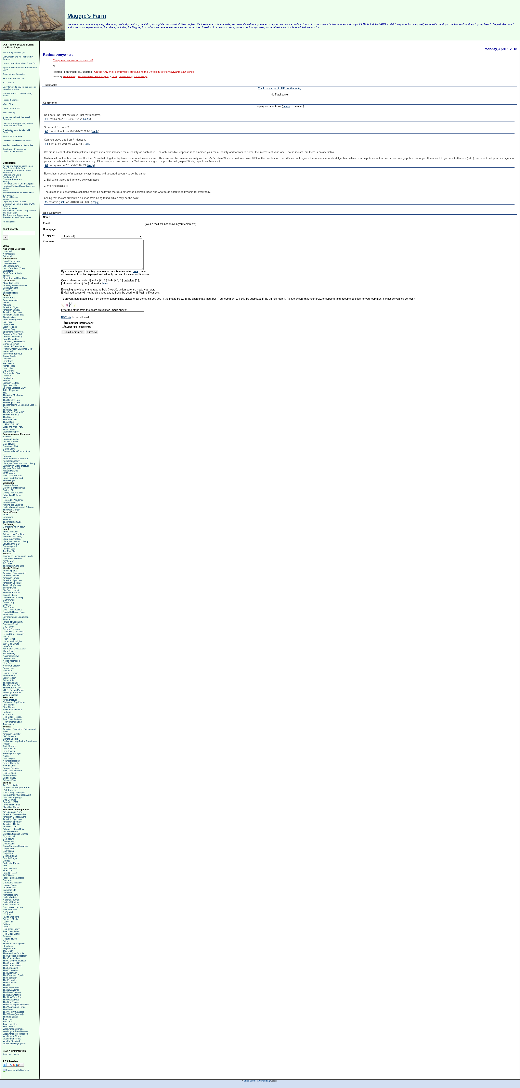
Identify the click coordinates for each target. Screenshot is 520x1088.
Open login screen (11, 1054)
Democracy (8, 602)
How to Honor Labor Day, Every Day (20, 63)
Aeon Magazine (10, 300)
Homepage (49, 229)
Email (46, 223)
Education (7, 172)
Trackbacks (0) (140, 76)
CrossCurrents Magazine (15, 846)
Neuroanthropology (12, 797)
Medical (6, 188)
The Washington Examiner (16, 1004)
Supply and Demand (13, 478)
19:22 (114, 76)
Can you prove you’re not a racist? (73, 60)
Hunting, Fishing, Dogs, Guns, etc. (19, 186)
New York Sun (10, 909)
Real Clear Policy (11, 929)
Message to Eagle (12, 753)
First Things (9, 704)
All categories (9, 222)
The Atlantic (8, 397)
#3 (46, 143)
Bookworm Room (11, 592)
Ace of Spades (10, 570)
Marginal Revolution (12, 468)
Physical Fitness (10, 197)
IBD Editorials (9, 887)
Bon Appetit (8, 324)
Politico (6, 924)
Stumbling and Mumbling (15, 278)
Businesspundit (10, 441)
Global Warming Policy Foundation (20, 741)
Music (5, 190)
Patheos (7, 712)
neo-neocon (9, 658)
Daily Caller (8, 848)
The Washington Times (14, 1007)
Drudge (6, 860)
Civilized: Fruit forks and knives (17, 141)
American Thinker (11, 824)
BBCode (66, 317)
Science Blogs (10, 775)
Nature (6, 756)
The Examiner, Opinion (14, 975)
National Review (11, 656)
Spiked (6, 275)
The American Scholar (14, 953)
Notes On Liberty (11, 665)
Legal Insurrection (12, 539)
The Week (8, 1009)
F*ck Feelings (9, 790)
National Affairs (10, 897)
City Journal (9, 836)
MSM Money (9, 473)
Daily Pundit (8, 600)
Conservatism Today (13, 597)
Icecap (6, 743)
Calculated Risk (10, 446)
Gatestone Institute (12, 882)
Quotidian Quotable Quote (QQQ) (19, 204)
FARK (6, 514)
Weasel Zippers (10, 695)
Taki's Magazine (11, 390)
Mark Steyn (8, 651)
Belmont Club (9, 587)
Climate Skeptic (10, 739)
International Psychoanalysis (17, 795)
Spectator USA (10, 385)
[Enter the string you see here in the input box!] (73, 304)
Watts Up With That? (13, 427)
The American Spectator (15, 956)
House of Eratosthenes (14, 346)
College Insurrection (13, 492)
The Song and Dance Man (15, 215)
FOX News (8, 875)
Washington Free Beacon (15, 1031)
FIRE (5, 497)
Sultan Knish (9, 680)
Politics (6, 199)
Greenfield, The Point (13, 631)
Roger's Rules (10, 938)
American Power (11, 578)
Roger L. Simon (10, 673)
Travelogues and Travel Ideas (17, 217)
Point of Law (9, 548)
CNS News (8, 839)
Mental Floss (9, 366)
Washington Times (12, 1036)
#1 (46, 118)
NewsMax (8, 912)
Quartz (6, 926)
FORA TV (7, 870)
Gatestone (8, 880)
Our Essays (8, 195)
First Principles (10, 868)
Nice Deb (7, 663)
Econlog (7, 456)
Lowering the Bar (11, 544)
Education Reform (12, 495)
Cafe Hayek (9, 444)
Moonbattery (9, 653)
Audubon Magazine (12, 319)
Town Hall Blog (10, 1024)
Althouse (7, 305)
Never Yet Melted (11, 661)
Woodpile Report (11, 431)
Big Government (11, 590)
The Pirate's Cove (12, 687)
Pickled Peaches (10, 100)
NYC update (8, 82)
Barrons (7, 436)
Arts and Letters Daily (13, 829)
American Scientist (12, 734)
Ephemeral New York (13, 332)
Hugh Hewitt (9, 639)
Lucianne (7, 892)
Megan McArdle (10, 470)
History (6, 181)
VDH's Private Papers (13, 690)
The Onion (8, 519)
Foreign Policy (10, 873)
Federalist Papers (11, 863)
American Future (11, 575)
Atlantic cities (9, 317)
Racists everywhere (58, 54)
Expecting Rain (10, 293)
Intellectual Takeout (12, 353)
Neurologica (9, 758)
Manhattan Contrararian (14, 648)
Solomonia (8, 256)
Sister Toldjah (9, 678)
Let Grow (7, 358)
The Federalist (10, 977)
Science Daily (9, 778)
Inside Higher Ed (11, 502)
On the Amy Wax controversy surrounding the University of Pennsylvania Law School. (144, 71)
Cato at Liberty (10, 595)
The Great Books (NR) (14, 412)
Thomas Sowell (10, 1016)
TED (5, 392)
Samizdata (8, 271)
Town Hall (7, 1019)
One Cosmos (9, 800)
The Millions (8, 417)
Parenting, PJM (10, 802)
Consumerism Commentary (16, 451)
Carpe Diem (9, 449)
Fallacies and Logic (12, 175)
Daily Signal (8, 851)
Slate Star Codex (11, 807)
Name (46, 217)
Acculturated (9, 297)
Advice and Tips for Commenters (18, 166)
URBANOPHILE (11, 424)
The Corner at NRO (12, 965)
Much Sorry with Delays (14, 52)
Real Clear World (11, 934)
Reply (86, 118)
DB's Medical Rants (12, 558)
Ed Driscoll (8, 614)
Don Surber (8, 607)
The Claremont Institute (14, 960)
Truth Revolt (9, 1026)
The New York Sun (12, 997)
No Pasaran (9, 253)
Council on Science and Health (18, 556)
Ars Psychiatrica (11, 785)
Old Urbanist (9, 371)
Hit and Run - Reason (13, 634)
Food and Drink (10, 177)
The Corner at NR (12, 963)
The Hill (6, 985)
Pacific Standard (11, 917)
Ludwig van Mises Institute (16, 466)
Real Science (9, 773)
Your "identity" (9, 113)
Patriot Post (8, 921)
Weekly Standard (11, 1041)
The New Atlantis (11, 990)
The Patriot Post (11, 999)
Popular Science (11, 768)
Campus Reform (11, 485)
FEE (5, 865)
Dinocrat (7, 605)
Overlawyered (10, 546)
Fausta (6, 619)
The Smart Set (10, 419)
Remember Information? (79, 323)
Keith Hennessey (11, 461)
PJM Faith (8, 714)
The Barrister (69, 76)
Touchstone (8, 724)
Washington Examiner (13, 1029)
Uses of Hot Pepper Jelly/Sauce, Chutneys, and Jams (18, 124)
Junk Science (9, 746)
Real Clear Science (12, 770)
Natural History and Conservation (18, 193)
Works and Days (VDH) (14, 1043)
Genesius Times (11, 344)
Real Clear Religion (12, 717)
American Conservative (14, 573)
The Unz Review (11, 1002)
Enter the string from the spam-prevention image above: (94, 309)
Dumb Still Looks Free (14, 612)
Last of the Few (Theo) (14, 268)
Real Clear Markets (12, 475)
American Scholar (11, 310)
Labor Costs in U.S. (12, 108)
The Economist (10, 968)
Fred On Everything (12, 336)
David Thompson (11, 261)
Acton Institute (10, 700)
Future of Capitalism (13, 622)
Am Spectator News (13, 812)
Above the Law (10, 531)
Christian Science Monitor (15, 834)
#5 (46, 202)
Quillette (7, 375)
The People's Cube (12, 522)
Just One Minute (11, 644)
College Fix (8, 490)
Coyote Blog (9, 329)
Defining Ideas (10, 856)
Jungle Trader (10, 356)
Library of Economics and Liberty (19, 463)
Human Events (10, 885)
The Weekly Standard (13, 1012)
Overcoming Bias (11, 373)
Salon (5, 941)
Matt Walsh (8, 363)
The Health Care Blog (13, 566)
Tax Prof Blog (9, 551)
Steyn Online (9, 948)
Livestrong (8, 361)
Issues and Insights (12, 641)
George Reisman (11, 629)
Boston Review (10, 831)
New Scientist (9, 765)
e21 (4, 453)
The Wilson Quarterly (13, 1014)
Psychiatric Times (12, 804)
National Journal (11, 899)
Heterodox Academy (13, 500)
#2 (46, 131)
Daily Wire (8, 853)
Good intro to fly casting (14, 74)
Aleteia (6, 302)
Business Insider (11, 439)
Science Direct (10, 780)
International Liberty (12, 536)
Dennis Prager (10, 858)
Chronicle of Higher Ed (14, 488)
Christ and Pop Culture (14, 702)
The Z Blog (8, 422)
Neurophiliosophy (11, 761)
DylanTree (8, 290)
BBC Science (9, 736)
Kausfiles (7, 646)
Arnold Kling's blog (12, 585)
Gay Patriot (8, 626)
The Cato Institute (11, 958)
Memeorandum (10, 895)
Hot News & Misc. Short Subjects (18, 184)
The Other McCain (12, 685)
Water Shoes (9, 104)
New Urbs (8, 368)
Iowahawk (8, 517)
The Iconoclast (10, 683)
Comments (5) (125, 76)
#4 (46, 165)
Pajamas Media (10, 919)
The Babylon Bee (11, 400)
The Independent (11, 987)
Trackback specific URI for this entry (279, 88)
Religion (6, 206)
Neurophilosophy (11, 763)
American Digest (11, 307)
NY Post (7, 914)
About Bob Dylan (11, 283)
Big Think (7, 322)
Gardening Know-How (14, 341)
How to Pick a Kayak (12, 136)
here (135, 271)
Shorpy (6, 380)
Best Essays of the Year (14, 168)
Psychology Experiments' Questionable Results (14, 150)
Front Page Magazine (13, 878)
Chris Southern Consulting (257, 1081)
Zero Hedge (9, 480)
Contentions (9, 843)
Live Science (9, 748)
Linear (286, 106)
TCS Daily (8, 951)
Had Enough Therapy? (14, 792)
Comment (48, 241)
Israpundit (8, 251)
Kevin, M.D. (8, 561)
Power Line (8, 668)
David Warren (9, 263)
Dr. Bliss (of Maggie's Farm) (16, 787)
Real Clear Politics (12, 931)
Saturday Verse (10, 208)
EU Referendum (11, 266)
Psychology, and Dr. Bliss (14, 201)
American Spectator (12, 312)
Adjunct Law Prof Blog (13, 534)
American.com (10, 826)
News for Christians (12, 709)
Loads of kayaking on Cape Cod (18, 145)
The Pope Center (11, 509)
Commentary (9, 841)
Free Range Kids (11, 339)
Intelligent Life (9, 890)
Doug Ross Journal (12, 609)
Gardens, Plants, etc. (13, 179)
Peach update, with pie (14, 78)
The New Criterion (12, 992)
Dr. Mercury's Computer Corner (17, 170)
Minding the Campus (13, 505)
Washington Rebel (12, 692)
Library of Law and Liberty (15, 541)
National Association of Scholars (18, 507)
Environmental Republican (15, 617)
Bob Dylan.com (10, 288)
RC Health (8, 563)
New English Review (13, 907)
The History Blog (11, 414)
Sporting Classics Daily (14, 388)
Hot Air (6, 636)
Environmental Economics (15, 458)
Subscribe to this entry (78, 326)
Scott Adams (9, 378)
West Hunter (9, 429)
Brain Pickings (10, 327)
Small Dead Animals (12, 273)
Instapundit (8, 351)
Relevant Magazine (12, 722)
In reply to (48, 235)
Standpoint (8, 946)
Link (62, 202)
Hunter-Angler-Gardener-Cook (18, 349)
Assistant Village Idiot (13, 314)
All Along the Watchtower (15, 285)
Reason (7, 936)
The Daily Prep (10, 410)
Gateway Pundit (10, 624)
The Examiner (10, 973)
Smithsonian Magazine (14, 943)
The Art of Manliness (13, 395)
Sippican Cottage (11, 383)
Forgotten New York (13, 334)
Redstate (7, 670)
